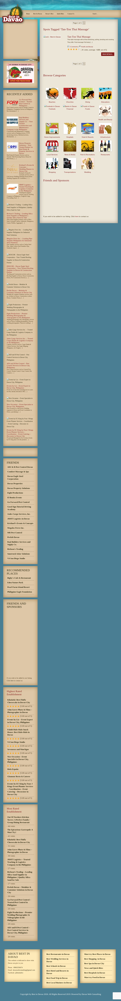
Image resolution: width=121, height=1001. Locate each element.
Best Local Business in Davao (59, 983)
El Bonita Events (14, 497)
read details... (107, 54)
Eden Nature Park (15, 582)
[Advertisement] (78, 34)
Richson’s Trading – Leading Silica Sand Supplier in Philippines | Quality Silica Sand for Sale (19, 216)
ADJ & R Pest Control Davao (20, 467)
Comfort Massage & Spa (18, 472)
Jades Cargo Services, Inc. (18, 514)
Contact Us (70, 14)
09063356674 (18, 967)
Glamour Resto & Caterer (18, 776)
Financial (70, 109)
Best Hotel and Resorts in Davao (57, 972)
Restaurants (105, 155)
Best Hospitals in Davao (94, 973)
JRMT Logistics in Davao (18, 519)
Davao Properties (15, 483)
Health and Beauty (87, 47)
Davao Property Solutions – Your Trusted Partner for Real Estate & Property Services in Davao (26, 148)
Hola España (12, 769)
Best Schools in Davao (56, 966)
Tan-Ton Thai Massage (78, 36)
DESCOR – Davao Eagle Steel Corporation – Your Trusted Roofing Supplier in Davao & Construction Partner (20, 269)
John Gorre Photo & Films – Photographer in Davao (19, 711)
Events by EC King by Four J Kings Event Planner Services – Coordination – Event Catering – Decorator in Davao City (20, 433)
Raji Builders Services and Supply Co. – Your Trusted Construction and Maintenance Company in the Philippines (20, 123)
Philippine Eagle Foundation (19, 592)
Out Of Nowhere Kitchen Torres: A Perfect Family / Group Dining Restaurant (18, 820)
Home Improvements (52, 137)
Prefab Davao (13, 537)
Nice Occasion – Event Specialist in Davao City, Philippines (20, 405)
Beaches (52, 102)
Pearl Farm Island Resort (18, 587)
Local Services (52, 155)
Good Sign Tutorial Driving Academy (19, 508)
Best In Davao (37, 14)
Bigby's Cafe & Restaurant (19, 578)
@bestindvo (19, 973)
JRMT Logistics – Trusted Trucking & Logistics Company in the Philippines (26, 188)
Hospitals (69, 137)
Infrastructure (105, 137)
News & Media (70, 155)
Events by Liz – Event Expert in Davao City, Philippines (18, 387)
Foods (87, 109)
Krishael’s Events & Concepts (20, 523)
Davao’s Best (49, 14)
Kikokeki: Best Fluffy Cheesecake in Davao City (18, 701)
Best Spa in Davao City (94, 963)
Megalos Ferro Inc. (15, 528)
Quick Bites (60, 14)
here (76, 216)
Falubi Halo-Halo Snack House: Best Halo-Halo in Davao (18, 732)
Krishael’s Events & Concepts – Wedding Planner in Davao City (26, 168)
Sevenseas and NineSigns (18, 749)
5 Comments (74, 47)
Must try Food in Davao (94, 977)
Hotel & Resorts (87, 137)
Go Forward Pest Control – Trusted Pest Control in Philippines (25, 103)
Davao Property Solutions (18, 488)
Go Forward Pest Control (18, 502)
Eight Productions (15, 493)
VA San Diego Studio (16, 558)
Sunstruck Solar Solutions (18, 554)
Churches (69, 102)
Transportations (70, 172)
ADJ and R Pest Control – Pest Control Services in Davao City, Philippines (18, 365)
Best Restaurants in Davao (58, 954)
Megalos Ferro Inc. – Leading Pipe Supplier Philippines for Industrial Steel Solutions (19, 241)
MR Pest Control (14, 533)
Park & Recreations (87, 155)
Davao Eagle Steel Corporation (15, 477)
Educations (105, 102)
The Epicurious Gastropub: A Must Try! (20, 831)
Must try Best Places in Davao (97, 954)
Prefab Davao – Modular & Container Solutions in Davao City (19, 291)
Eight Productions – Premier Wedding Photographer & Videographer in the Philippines (18, 316)
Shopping (52, 172)
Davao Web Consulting (91, 994)
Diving (87, 102)
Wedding (87, 172)
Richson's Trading (15, 549)
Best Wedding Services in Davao (57, 960)
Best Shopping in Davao (94, 959)
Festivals (52, 109)
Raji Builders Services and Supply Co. (18, 543)
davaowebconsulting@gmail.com (24, 970)
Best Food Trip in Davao (57, 978)
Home (28, 14)
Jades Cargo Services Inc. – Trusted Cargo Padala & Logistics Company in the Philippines (20, 340)
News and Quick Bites (93, 968)
